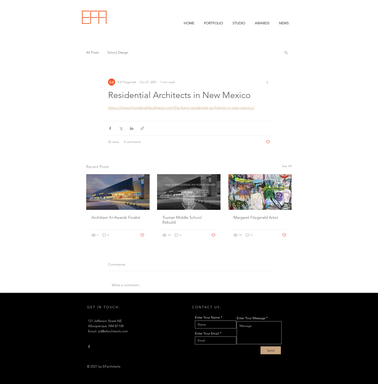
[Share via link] (142, 128)
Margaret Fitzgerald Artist (255, 217)
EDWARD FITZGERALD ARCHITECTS (139, 22)
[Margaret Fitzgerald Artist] (260, 192)
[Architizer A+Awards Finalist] (118, 192)
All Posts (92, 52)
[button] (286, 52)
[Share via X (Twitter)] (121, 128)
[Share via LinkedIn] (132, 128)
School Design (117, 52)
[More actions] (267, 82)
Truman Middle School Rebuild (181, 220)
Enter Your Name (207, 317)
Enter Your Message (251, 318)
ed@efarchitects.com (113, 331)
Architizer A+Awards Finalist (115, 217)
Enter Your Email (207, 333)
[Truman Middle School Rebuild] (188, 192)
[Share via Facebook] (110, 128)
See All (287, 166)
